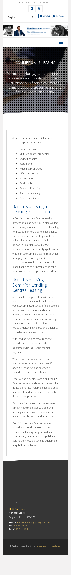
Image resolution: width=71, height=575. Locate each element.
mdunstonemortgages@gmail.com (33, 522)
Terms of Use (41, 546)
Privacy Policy (55, 546)
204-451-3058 (20, 525)
